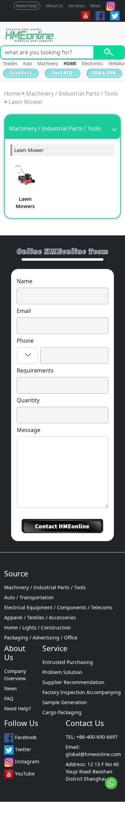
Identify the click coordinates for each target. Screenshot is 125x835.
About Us (54, 6)
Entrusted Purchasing (67, 662)
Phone (25, 340)
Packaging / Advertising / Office (40, 637)
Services (76, 6)
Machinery (48, 63)
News (95, 6)
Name (24, 281)
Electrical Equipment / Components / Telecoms (58, 607)
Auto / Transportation (29, 597)
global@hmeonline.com (93, 754)
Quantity (28, 400)
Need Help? (27, 6)
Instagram (26, 761)
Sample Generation (64, 702)
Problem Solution (62, 672)
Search (108, 52)
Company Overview (15, 675)
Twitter (22, 749)
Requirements (35, 370)
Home (12, 93)
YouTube (24, 773)
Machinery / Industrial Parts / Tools (72, 93)
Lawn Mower (26, 102)
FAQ (9, 698)
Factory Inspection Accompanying (81, 692)
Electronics (92, 63)
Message (28, 430)
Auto (27, 63)
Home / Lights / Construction (37, 627)
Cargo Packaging (62, 712)
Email (24, 311)
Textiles (10, 63)
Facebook (25, 737)
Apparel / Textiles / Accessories (40, 617)
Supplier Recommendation (73, 682)
